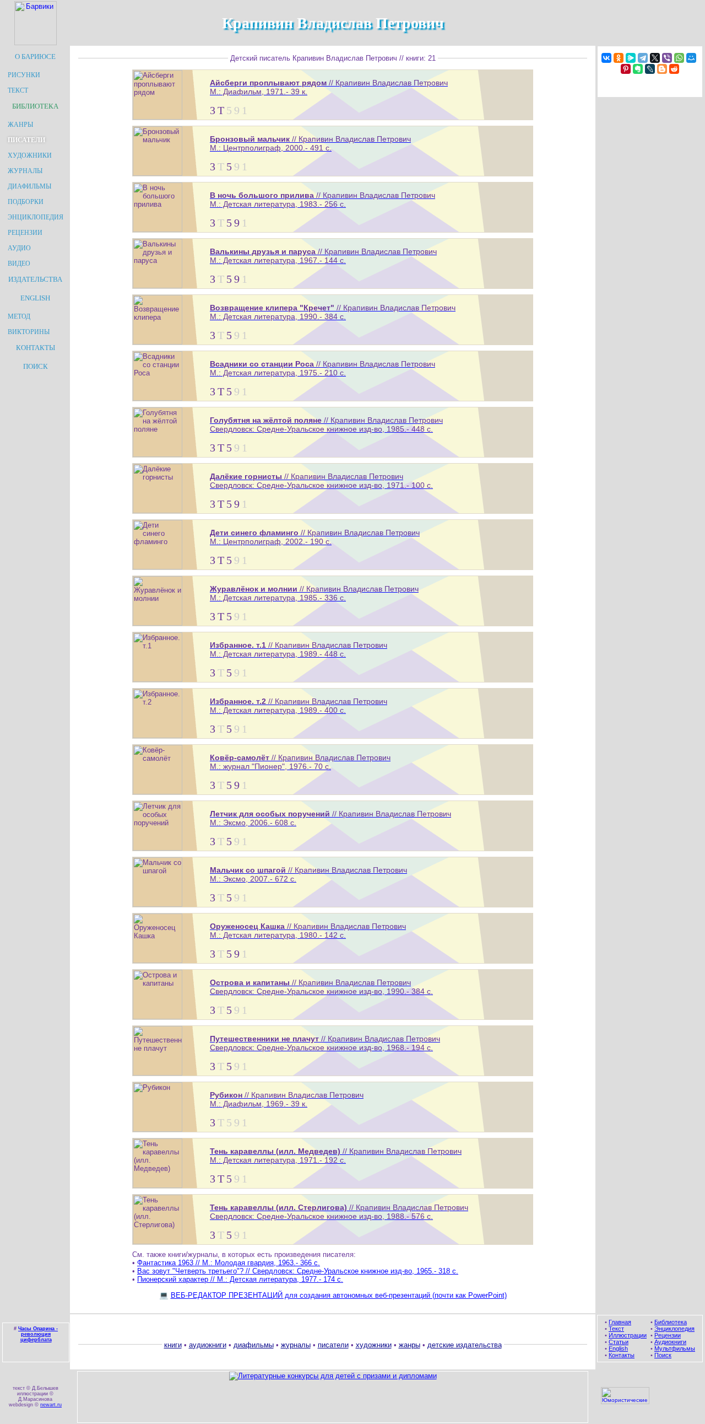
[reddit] (674, 69)
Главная (620, 1322)
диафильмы (254, 1345)
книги (173, 1345)
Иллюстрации (628, 1335)
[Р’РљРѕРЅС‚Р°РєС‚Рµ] (606, 58)
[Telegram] (643, 58)
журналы (296, 1345)
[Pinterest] (626, 69)
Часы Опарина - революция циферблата (38, 1334)
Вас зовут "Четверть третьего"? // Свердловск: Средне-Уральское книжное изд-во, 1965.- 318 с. (297, 1271)
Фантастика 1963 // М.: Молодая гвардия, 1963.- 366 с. (228, 1263)
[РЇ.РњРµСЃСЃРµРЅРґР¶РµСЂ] (631, 58)
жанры (409, 1345)
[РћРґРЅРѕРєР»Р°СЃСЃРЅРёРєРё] (618, 58)
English (618, 1348)
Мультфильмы (674, 1348)
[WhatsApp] (679, 58)
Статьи (618, 1342)
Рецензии (667, 1335)
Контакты (621, 1355)
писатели (333, 1345)
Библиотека (670, 1322)
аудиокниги (207, 1345)
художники (374, 1345)
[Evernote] (638, 69)
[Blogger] (662, 69)
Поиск (662, 1355)
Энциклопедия (674, 1328)
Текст (616, 1328)
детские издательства (464, 1345)
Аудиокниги (670, 1342)
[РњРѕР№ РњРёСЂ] (691, 58)
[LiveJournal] (650, 69)
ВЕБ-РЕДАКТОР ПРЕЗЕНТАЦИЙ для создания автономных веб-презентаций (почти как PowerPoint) (339, 1295)
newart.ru (51, 1404)
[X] (655, 58)
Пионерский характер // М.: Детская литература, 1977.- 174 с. (240, 1279)
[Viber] (667, 58)
